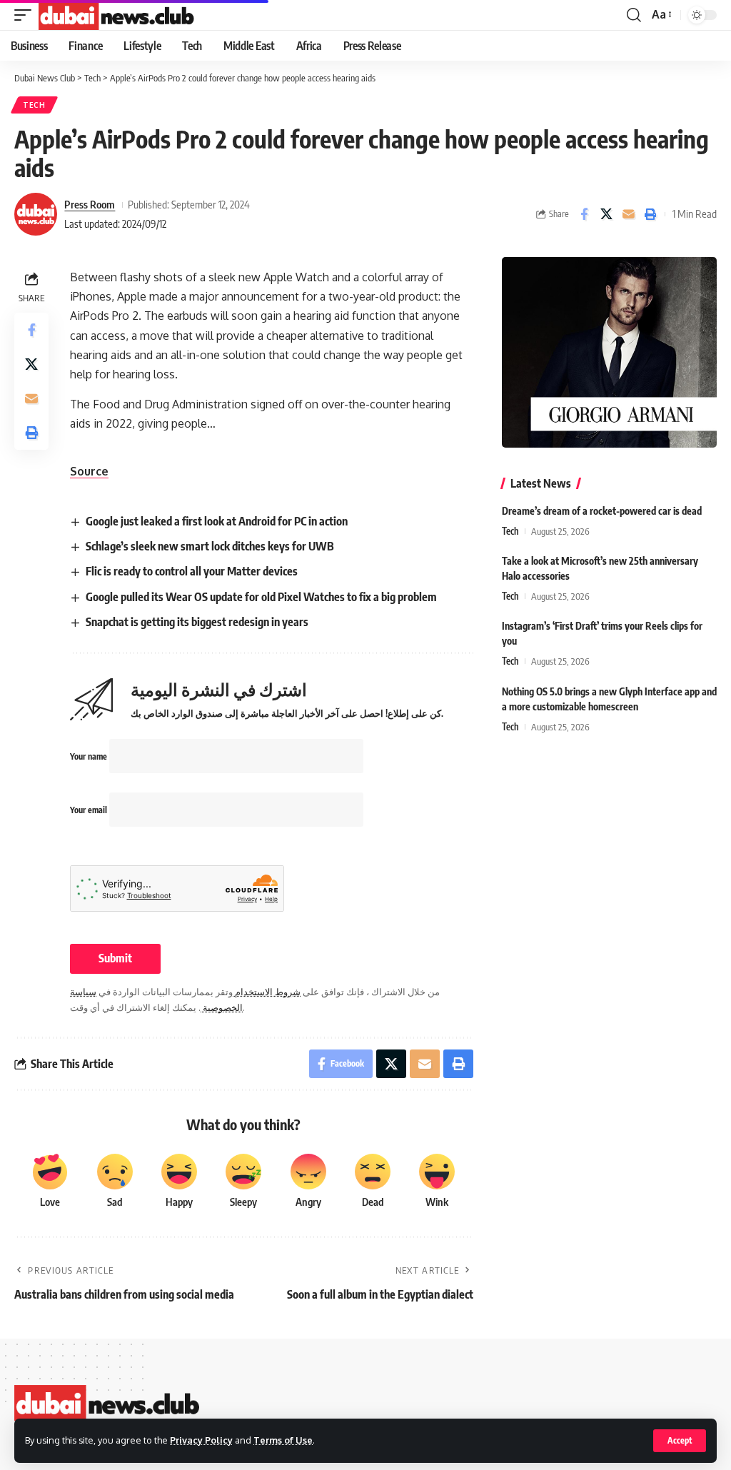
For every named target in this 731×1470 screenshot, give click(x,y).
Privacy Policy (201, 1440)
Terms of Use (283, 1440)
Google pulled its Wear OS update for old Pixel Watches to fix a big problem (261, 597)
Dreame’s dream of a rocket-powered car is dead (602, 511)
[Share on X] (606, 214)
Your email (89, 810)
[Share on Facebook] (584, 214)
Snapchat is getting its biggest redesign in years (197, 622)
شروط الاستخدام (267, 991)
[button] (679, 1440)
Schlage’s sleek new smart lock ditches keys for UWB (210, 546)
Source (89, 471)
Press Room (89, 204)
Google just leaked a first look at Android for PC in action (217, 521)
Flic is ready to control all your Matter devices (192, 571)
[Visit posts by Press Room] (35, 214)
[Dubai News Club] (117, 15)
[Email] (628, 214)
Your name (89, 756)
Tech (34, 105)
